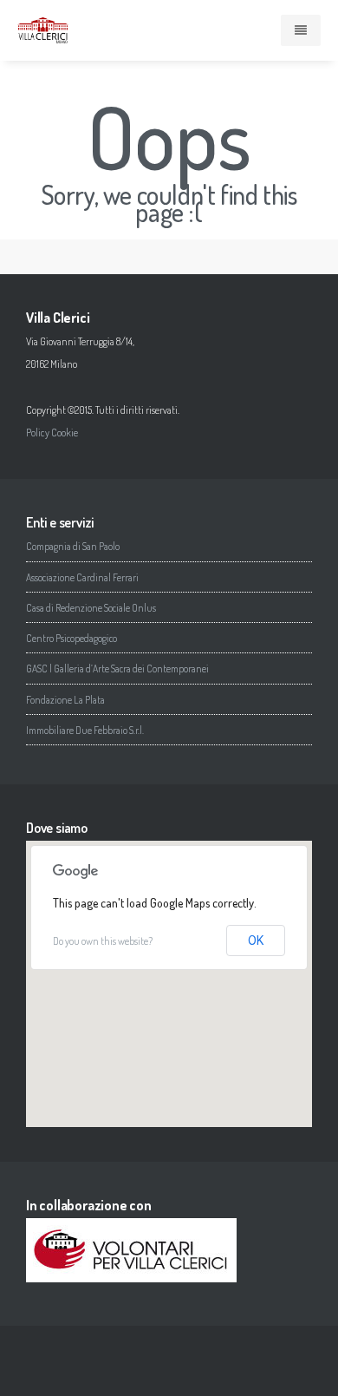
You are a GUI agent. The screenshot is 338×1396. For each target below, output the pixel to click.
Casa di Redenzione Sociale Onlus (91, 607)
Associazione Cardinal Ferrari (82, 577)
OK (255, 940)
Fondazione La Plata (65, 699)
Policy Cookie (52, 432)
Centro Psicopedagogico (71, 638)
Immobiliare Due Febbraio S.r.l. (85, 730)
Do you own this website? (103, 940)
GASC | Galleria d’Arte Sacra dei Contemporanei (117, 668)
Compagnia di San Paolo (73, 546)
